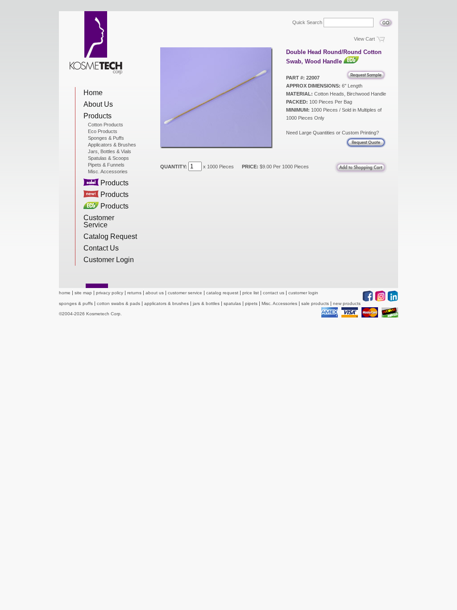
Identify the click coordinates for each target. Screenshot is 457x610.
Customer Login (108, 259)
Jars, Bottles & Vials (109, 151)
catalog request (222, 292)
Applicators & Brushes (112, 144)
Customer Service (98, 221)
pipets (251, 303)
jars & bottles (206, 303)
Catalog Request (110, 236)
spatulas (232, 303)
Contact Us (101, 248)
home (65, 292)
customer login (303, 292)
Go (386, 20)
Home (93, 92)
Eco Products (102, 131)
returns (134, 292)
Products (97, 116)
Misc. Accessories (108, 171)
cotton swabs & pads (118, 303)
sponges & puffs (76, 303)
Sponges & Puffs (106, 138)
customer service (185, 292)
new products (347, 303)
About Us (98, 104)
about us (154, 292)
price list (250, 292)
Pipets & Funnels (106, 164)
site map (83, 292)
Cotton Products (105, 124)
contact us (273, 292)
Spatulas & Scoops (108, 158)
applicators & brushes (166, 303)
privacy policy (109, 292)
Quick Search (307, 22)
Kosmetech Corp (96, 43)
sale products (315, 303)
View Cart (364, 39)
